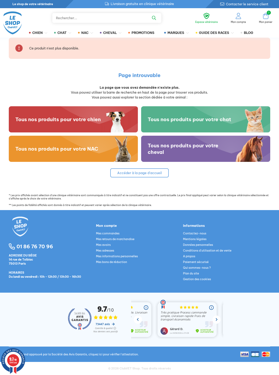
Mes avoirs (103, 245)
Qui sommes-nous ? (197, 268)
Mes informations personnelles (117, 256)
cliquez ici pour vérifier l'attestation (113, 354)
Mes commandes (107, 233)
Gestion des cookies (197, 279)
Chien (37, 33)
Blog (248, 33)
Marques (175, 33)
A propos (189, 256)
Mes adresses (105, 250)
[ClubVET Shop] (52, 231)
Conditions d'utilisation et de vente (207, 250)
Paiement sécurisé (196, 262)
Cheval (110, 33)
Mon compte (106, 226)
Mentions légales (194, 239)
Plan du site (191, 273)
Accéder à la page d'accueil (139, 173)
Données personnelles (198, 245)
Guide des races (214, 33)
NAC (84, 33)
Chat (62, 33)
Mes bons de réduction (111, 262)
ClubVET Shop (129, 368)
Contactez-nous (194, 233)
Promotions (143, 33)
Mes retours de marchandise (115, 239)
